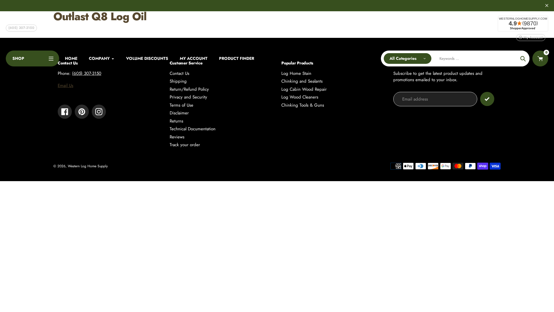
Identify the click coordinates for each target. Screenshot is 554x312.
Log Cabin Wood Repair (304, 89)
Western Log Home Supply (88, 166)
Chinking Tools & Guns (302, 105)
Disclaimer (179, 113)
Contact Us (179, 73)
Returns (176, 121)
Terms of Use (181, 105)
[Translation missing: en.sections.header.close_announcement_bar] (547, 5)
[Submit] (487, 99)
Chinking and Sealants (302, 81)
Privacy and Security (188, 97)
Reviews (177, 137)
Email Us (65, 85)
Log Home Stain (296, 73)
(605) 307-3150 (21, 27)
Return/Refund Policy (189, 89)
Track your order (185, 145)
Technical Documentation (193, 129)
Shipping (178, 81)
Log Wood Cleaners (299, 97)
